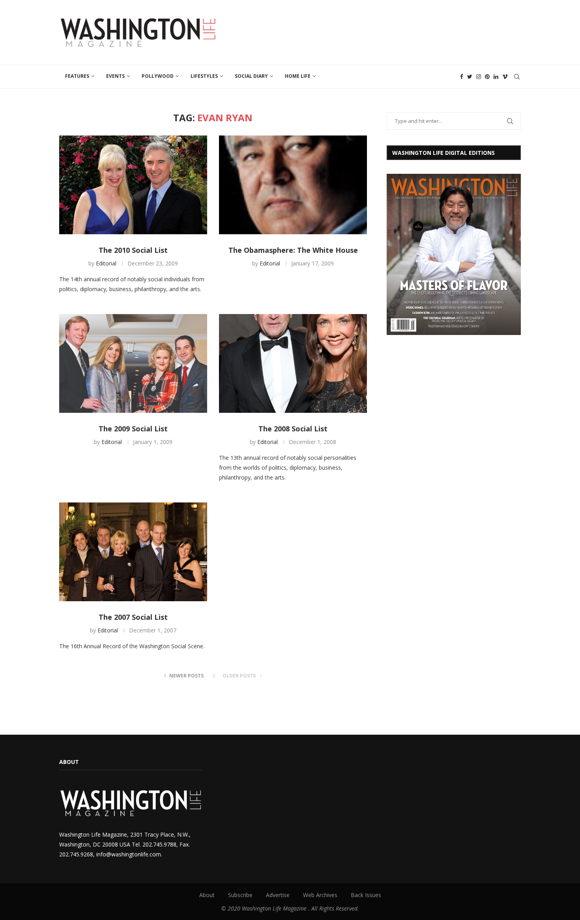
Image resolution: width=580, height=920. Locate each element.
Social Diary (251, 76)
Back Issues (366, 895)
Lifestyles (204, 76)
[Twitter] (469, 76)
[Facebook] (461, 76)
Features (77, 76)
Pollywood (158, 76)
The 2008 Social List (292, 428)
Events (115, 76)
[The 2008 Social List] (293, 363)
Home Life (298, 76)
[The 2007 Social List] (133, 551)
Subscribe (240, 895)
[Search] (517, 76)
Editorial (106, 263)
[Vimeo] (505, 76)
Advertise (278, 895)
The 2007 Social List (133, 617)
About (207, 895)
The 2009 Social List (133, 428)
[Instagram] (478, 76)
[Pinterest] (487, 76)
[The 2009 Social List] (133, 363)
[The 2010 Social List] (133, 184)
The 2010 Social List (133, 250)
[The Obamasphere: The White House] (293, 184)
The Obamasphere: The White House (293, 250)
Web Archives (320, 895)
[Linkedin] (496, 76)
